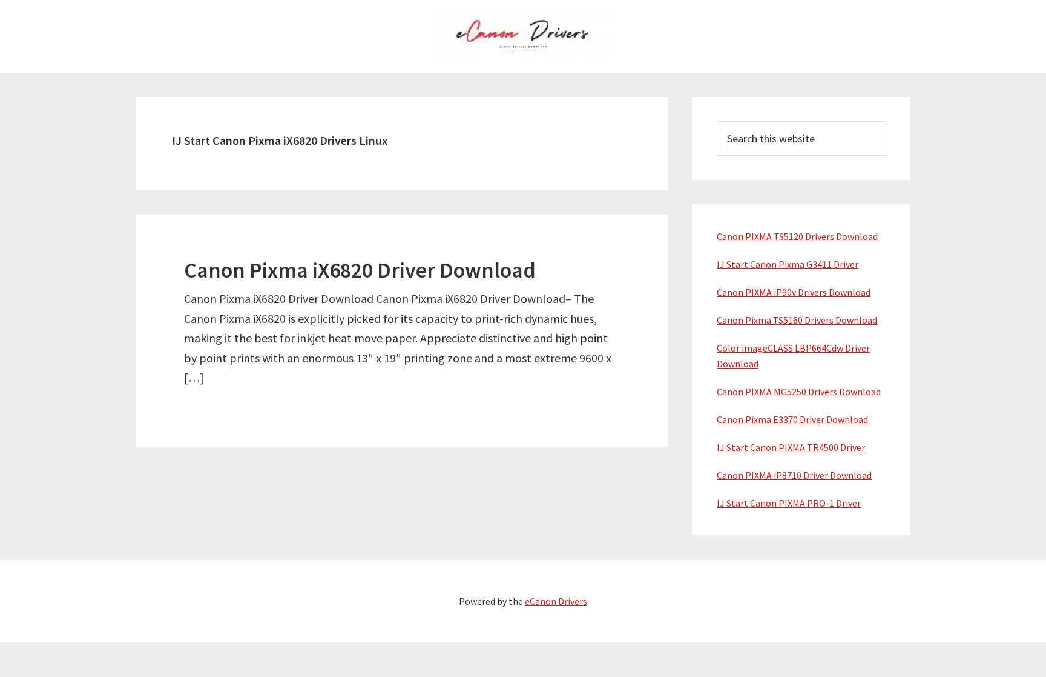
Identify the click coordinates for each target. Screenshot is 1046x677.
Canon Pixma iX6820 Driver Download (360, 270)
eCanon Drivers (556, 601)
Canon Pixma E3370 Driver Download (792, 419)
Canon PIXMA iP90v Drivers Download (793, 292)
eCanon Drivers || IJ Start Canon (523, 36)
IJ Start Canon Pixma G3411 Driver (787, 264)
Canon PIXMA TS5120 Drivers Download (797, 236)
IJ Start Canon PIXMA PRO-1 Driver (789, 503)
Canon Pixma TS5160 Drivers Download (797, 320)
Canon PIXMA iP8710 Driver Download (794, 475)
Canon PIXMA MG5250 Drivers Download (799, 391)
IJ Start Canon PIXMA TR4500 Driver (791, 447)
